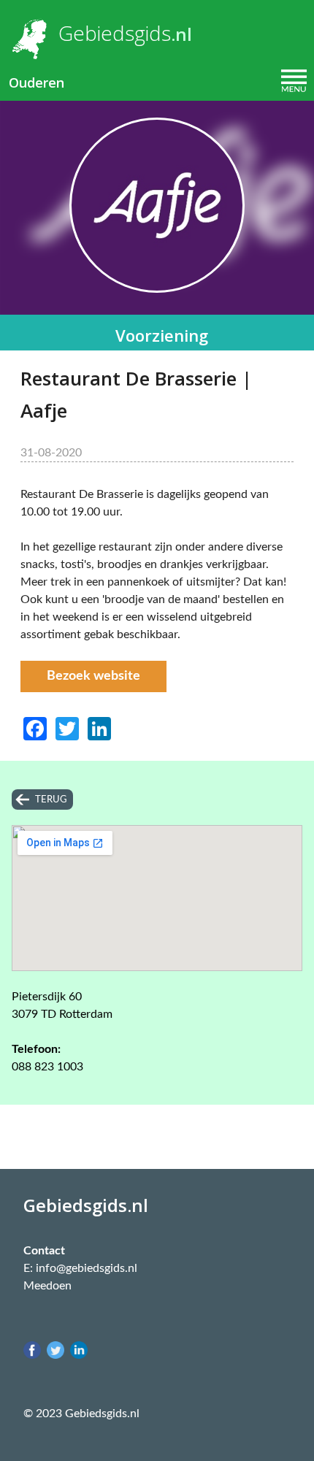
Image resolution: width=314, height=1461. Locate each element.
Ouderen (36, 82)
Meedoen (47, 1286)
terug (51, 799)
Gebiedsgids (114, 33)
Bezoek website (93, 676)
